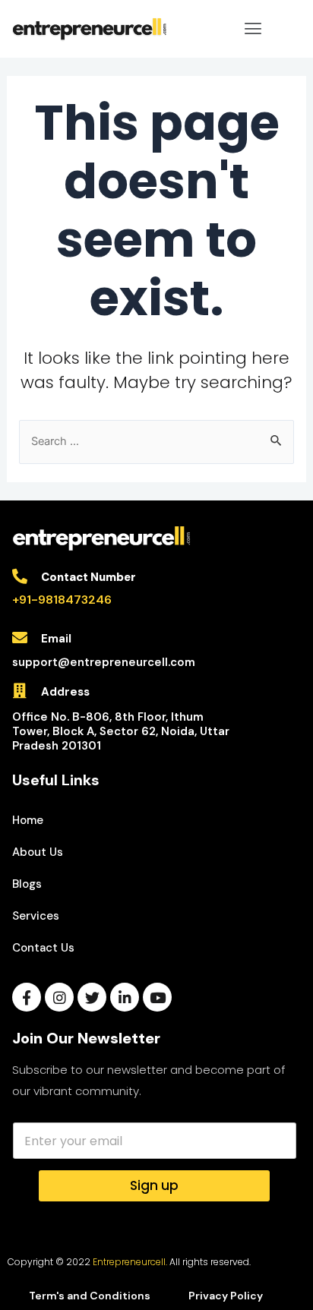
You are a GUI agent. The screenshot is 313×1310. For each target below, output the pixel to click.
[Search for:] (157, 441)
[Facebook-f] (26, 997)
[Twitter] (91, 997)
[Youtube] (157, 997)
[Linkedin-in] (124, 997)
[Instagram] (59, 997)
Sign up (154, 1185)
